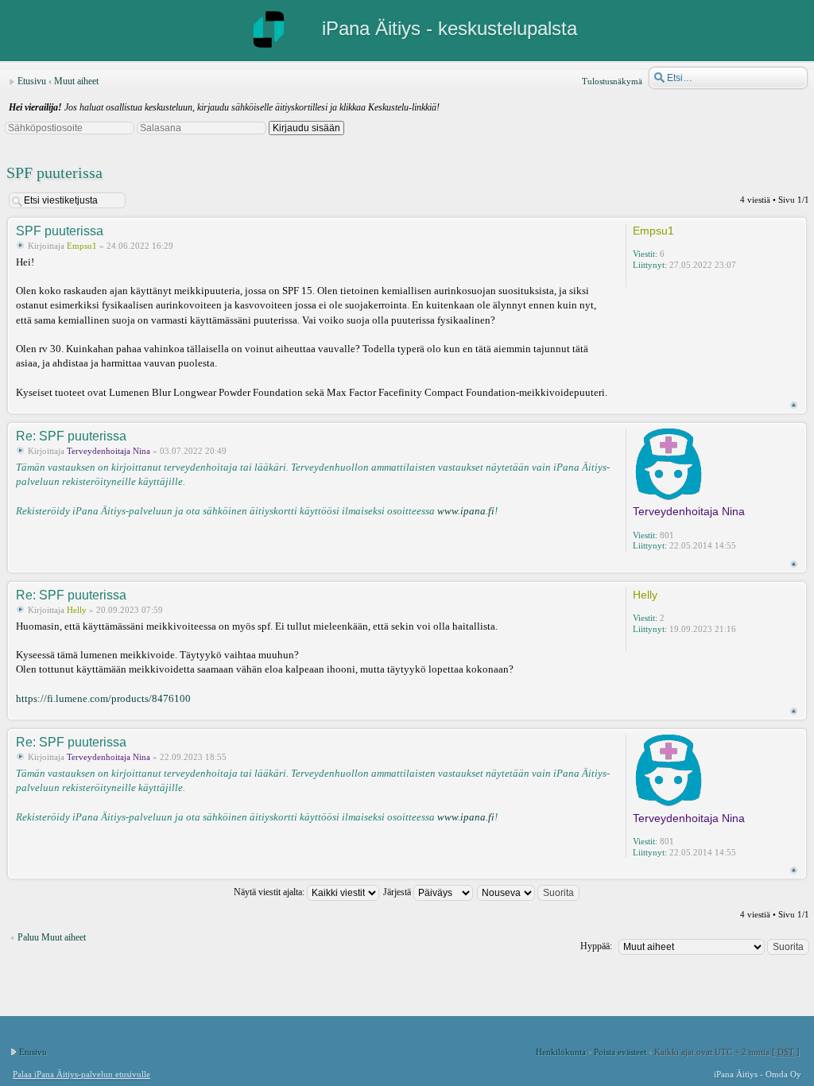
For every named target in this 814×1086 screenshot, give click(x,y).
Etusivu (31, 81)
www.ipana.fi (465, 511)
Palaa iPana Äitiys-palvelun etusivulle (81, 1074)
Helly (77, 610)
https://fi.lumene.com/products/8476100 (103, 698)
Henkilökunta (561, 1052)
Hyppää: (596, 946)
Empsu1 (82, 245)
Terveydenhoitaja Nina (108, 451)
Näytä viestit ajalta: (270, 892)
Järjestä (398, 892)
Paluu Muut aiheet (51, 937)
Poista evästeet (620, 1052)
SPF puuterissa (54, 172)
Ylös (793, 405)
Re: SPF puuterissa (71, 436)
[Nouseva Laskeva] (529, 892)
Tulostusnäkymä (612, 81)
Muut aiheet (76, 81)
